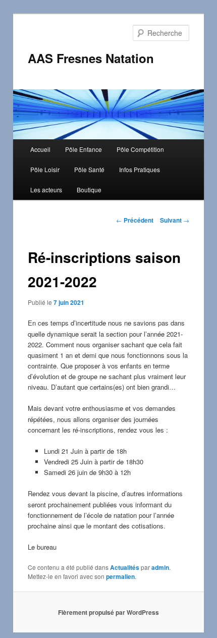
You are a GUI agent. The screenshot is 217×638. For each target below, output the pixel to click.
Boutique (89, 189)
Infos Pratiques (139, 169)
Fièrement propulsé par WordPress (108, 612)
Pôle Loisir (45, 169)
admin (160, 567)
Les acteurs (46, 189)
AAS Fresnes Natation (91, 58)
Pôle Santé (89, 169)
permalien (120, 576)
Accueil (40, 149)
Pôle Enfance (83, 149)
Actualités (124, 567)
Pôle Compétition (140, 149)
